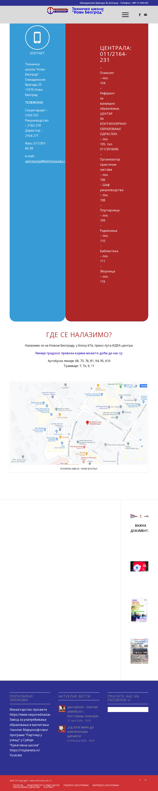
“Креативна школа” (24, 745)
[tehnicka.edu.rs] (79, 14)
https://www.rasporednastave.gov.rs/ (36, 714)
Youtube (16, 755)
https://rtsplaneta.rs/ (25, 750)
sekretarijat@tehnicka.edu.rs (45, 161)
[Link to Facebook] (140, 15)
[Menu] (123, 14)
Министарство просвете (28, 709)
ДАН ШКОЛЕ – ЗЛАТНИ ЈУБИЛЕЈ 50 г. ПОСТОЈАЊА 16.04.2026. (83, 711)
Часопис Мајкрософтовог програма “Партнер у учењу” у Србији (29, 735)
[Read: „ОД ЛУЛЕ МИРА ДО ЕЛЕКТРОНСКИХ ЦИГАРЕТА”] (62, 729)
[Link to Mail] (145, 15)
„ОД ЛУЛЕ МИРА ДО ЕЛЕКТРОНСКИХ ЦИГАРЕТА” (80, 732)
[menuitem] (123, 14)
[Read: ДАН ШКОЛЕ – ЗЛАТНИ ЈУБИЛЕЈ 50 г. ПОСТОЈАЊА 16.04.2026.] (62, 708)
